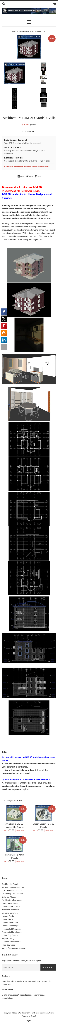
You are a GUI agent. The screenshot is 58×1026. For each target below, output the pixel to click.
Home (13, 31)
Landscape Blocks (10, 922)
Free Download (8, 944)
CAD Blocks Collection (12, 890)
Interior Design (8, 916)
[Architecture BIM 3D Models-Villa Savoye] (14, 813)
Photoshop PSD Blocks (12, 893)
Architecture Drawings (12, 900)
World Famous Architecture (14, 948)
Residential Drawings (11, 928)
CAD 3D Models (9, 896)
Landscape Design (10, 925)
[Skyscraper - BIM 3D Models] (14, 844)
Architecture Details (10, 909)
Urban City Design (10, 935)
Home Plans (7, 919)
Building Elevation (10, 912)
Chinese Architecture (11, 941)
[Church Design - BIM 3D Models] (43, 813)
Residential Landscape (12, 932)
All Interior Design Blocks (13, 887)
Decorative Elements (11, 906)
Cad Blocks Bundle (10, 884)
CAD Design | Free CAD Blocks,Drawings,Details (36, 1013)
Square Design (8, 938)
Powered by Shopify (29, 1016)
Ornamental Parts (10, 903)
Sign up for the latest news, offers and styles (21, 960)
